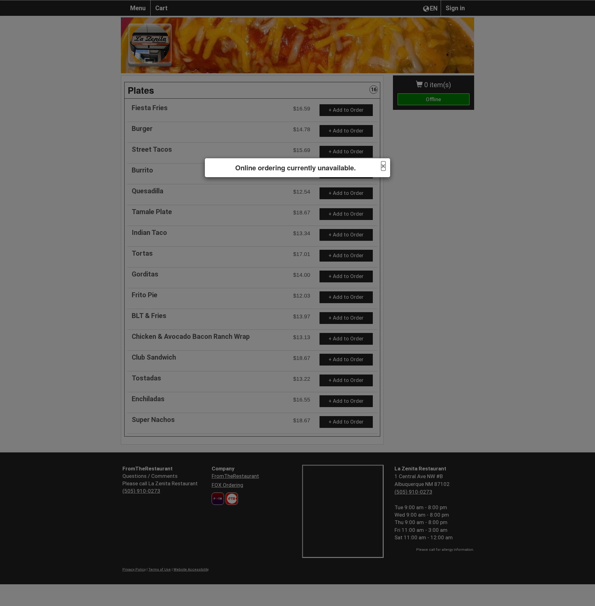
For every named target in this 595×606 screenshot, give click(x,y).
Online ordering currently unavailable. (295, 168)
